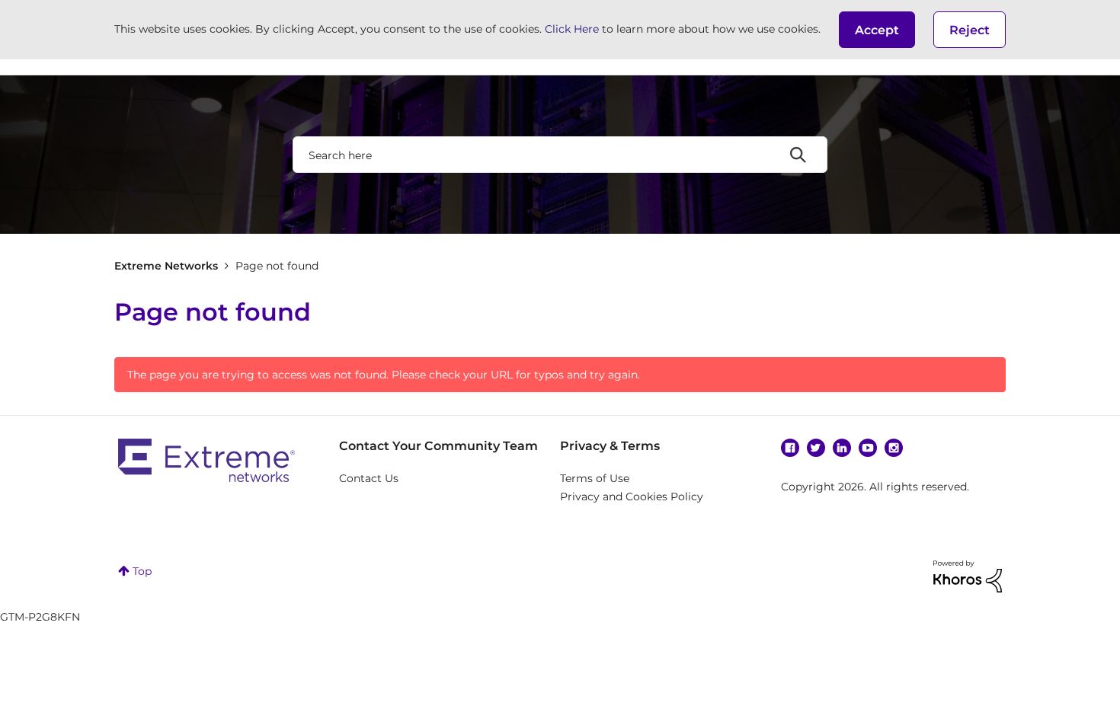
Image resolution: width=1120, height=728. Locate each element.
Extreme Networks (166, 266)
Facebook (790, 448)
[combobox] (560, 154)
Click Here (572, 29)
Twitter (816, 448)
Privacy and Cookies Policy (631, 496)
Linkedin (842, 448)
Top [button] (142, 571)
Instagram (894, 448)
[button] (877, 29)
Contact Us (368, 478)
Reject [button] (969, 30)
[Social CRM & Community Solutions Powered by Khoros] (967, 575)
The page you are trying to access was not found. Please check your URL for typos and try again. (383, 375)
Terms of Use (594, 478)
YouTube (868, 448)
